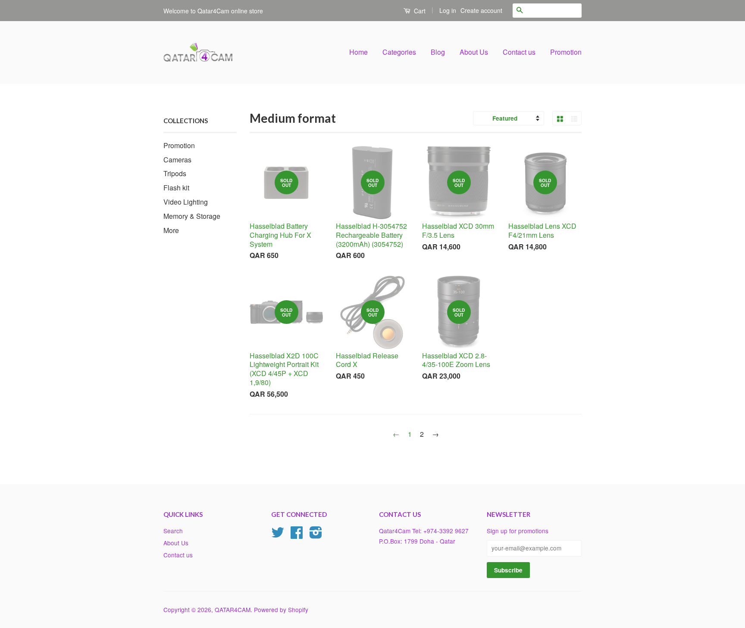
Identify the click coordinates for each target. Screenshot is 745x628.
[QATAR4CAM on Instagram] (315, 535)
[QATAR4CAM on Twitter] (277, 535)
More (171, 230)
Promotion (566, 52)
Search (173, 530)
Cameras (177, 160)
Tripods (174, 173)
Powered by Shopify (281, 609)
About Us (474, 52)
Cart (419, 10)
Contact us (519, 52)
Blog (438, 52)
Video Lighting (185, 202)
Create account (481, 10)
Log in (447, 10)
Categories (399, 52)
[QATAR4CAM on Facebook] (296, 535)
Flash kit (176, 188)
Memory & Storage (191, 216)
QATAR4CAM (232, 609)
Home (358, 52)
